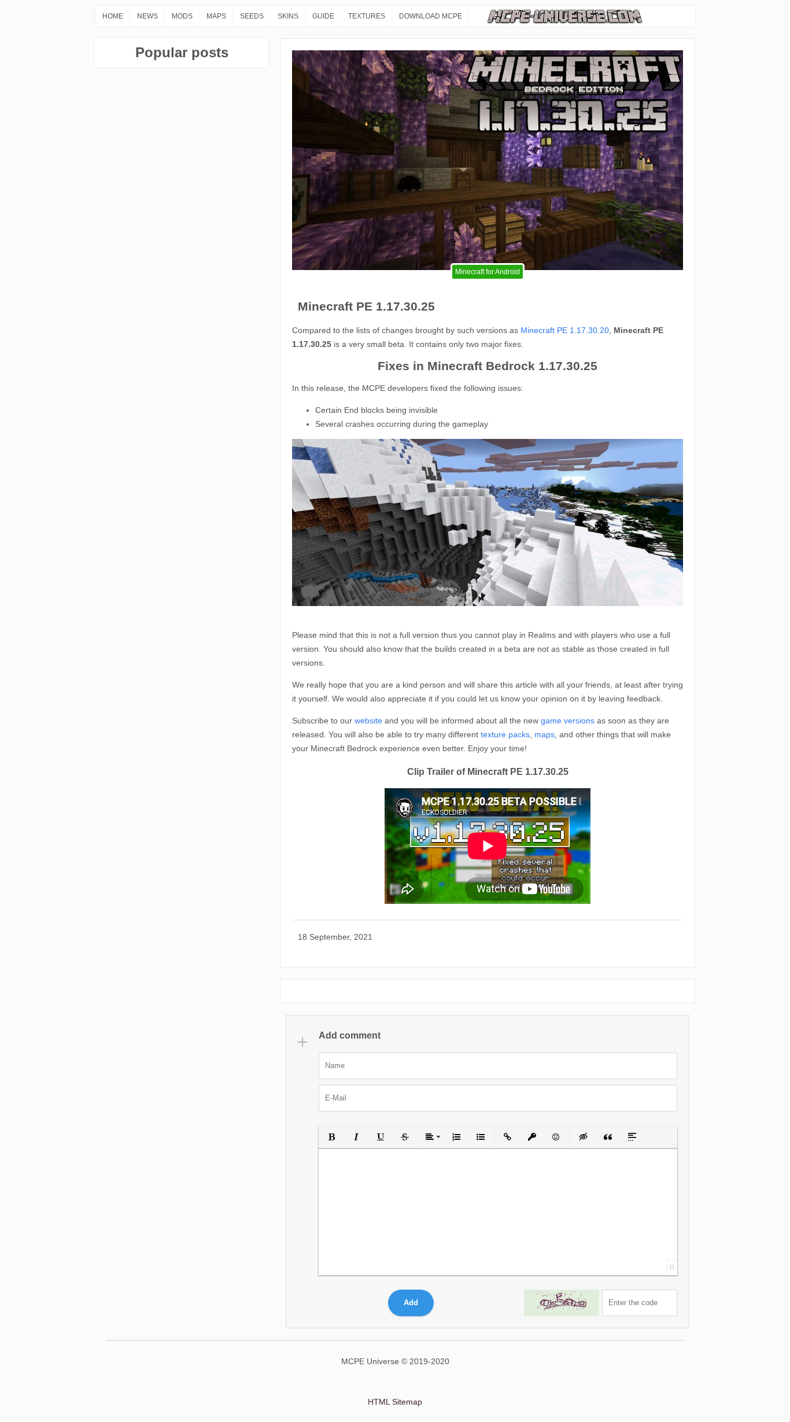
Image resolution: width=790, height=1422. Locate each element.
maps (544, 734)
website (367, 720)
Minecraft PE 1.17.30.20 (564, 330)
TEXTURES (366, 16)
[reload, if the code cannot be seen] (561, 1303)
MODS (182, 16)
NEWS (147, 16)
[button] (332, 1137)
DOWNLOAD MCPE (430, 16)
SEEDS (252, 16)
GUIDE (323, 16)
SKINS (288, 16)
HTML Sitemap (395, 1401)
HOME (112, 16)
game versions (566, 720)
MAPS (216, 16)
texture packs (504, 734)
